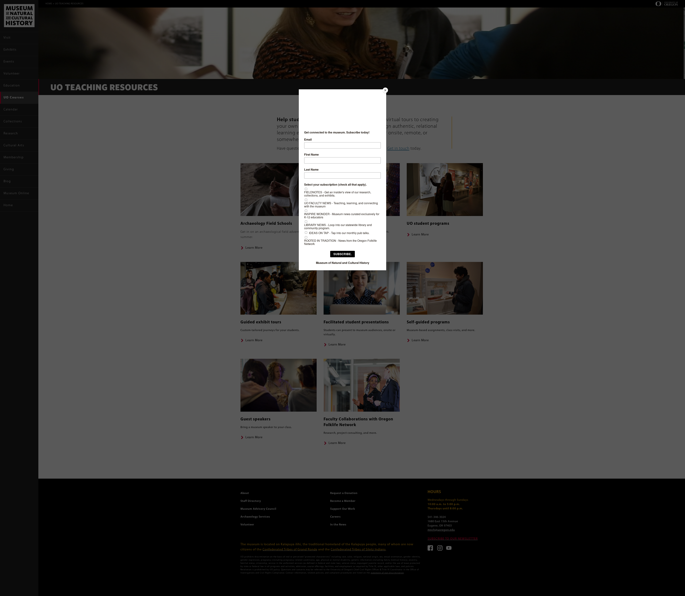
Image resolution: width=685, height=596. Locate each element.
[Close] (385, 90)
